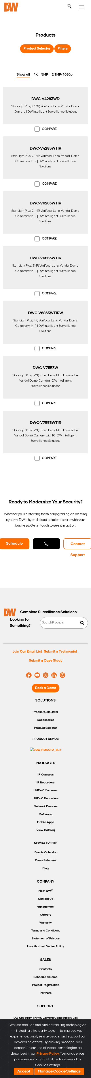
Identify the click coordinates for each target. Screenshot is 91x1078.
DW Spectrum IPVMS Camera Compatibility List (45, 1018)
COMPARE (49, 129)
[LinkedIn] (54, 675)
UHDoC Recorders (46, 798)
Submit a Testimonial (60, 651)
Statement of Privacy (46, 938)
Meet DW (45, 890)
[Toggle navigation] (81, 7)
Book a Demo (45, 688)
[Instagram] (62, 675)
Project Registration (45, 985)
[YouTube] (37, 675)
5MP (44, 74)
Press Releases (45, 860)
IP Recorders (45, 782)
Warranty (45, 922)
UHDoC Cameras (45, 790)
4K (36, 74)
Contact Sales (46, 543)
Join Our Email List (27, 651)
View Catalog (45, 830)
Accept (23, 1072)
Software (45, 814)
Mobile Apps (45, 822)
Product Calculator (45, 712)
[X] (45, 675)
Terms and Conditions (45, 930)
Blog (45, 868)
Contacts (45, 969)
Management (45, 907)
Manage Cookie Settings (59, 1072)
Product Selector (36, 48)
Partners (45, 993)
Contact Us (45, 899)
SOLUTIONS (45, 700)
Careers (45, 915)
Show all (23, 74)
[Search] (69, 6)
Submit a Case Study (45, 660)
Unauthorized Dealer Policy (45, 946)
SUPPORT (45, 1006)
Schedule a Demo (45, 977)
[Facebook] (29, 675)
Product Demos (45, 739)
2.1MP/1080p (62, 74)
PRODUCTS (45, 763)
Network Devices (45, 806)
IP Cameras (46, 774)
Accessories (45, 720)
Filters (63, 48)
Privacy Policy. (47, 1054)
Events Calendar (45, 852)
